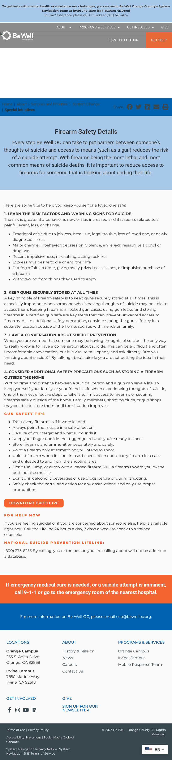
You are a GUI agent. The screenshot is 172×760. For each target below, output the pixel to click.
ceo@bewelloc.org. (134, 616)
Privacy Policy (38, 730)
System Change (86, 104)
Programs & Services (97, 27)
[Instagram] (17, 710)
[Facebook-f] (9, 710)
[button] (129, 107)
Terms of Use (15, 730)
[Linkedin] (34, 710)
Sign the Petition (123, 40)
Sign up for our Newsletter (80, 708)
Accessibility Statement (23, 737)
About (61, 27)
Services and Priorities (49, 104)
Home (7, 104)
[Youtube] (26, 710)
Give (164, 27)
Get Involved (138, 27)
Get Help (159, 40)
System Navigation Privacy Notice (31, 749)
